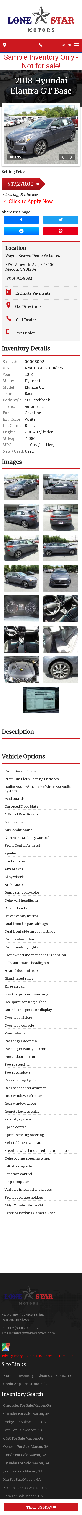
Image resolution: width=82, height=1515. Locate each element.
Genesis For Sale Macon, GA (25, 1447)
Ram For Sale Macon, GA (23, 1496)
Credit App (12, 1384)
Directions (52, 1356)
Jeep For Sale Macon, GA (22, 1471)
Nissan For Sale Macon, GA (25, 1488)
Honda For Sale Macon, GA (24, 1455)
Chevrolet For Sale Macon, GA (27, 1405)
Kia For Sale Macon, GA (22, 1479)
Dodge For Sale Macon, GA (24, 1422)
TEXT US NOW (39, 1507)
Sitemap (69, 1356)
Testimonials (36, 1384)
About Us (45, 1376)
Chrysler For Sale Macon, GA (26, 1414)
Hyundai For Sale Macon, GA (26, 1463)
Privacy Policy (12, 1356)
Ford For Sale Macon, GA (23, 1430)
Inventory (25, 1376)
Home (8, 1376)
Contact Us (34, 1356)
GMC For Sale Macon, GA (23, 1438)
